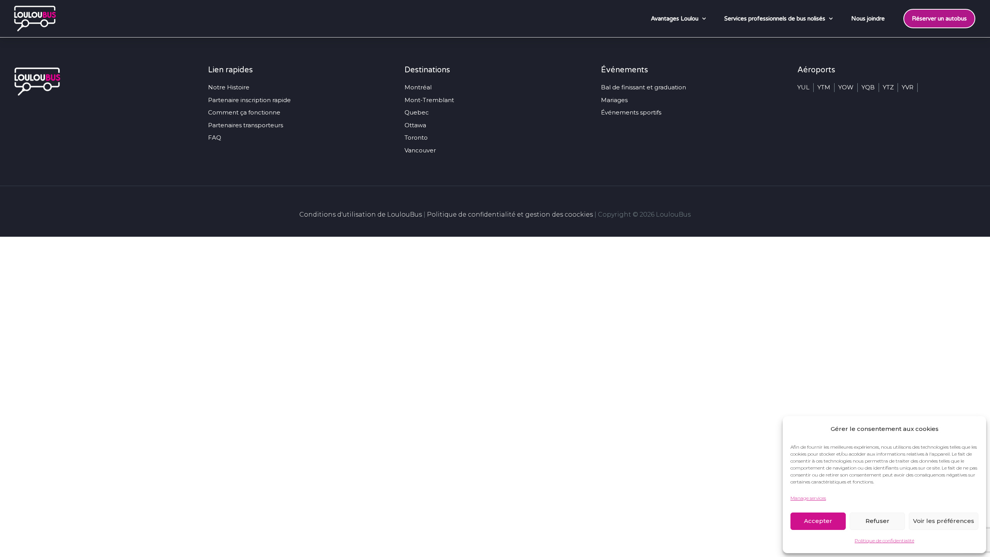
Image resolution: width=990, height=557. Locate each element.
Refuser (877, 521)
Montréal (418, 87)
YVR (907, 87)
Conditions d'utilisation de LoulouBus (360, 214)
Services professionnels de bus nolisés (774, 18)
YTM (824, 87)
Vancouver (420, 150)
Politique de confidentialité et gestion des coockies (510, 214)
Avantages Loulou (674, 18)
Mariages (614, 100)
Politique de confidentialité (884, 540)
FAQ (214, 137)
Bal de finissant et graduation (643, 87)
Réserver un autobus (939, 18)
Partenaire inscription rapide (249, 100)
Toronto (416, 137)
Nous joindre (868, 18)
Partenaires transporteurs (245, 125)
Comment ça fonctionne (244, 112)
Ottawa (415, 125)
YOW (845, 87)
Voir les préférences (943, 521)
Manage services (808, 498)
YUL (803, 87)
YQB (868, 87)
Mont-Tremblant (429, 100)
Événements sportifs (631, 112)
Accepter (818, 521)
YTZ (888, 87)
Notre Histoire (228, 87)
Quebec (417, 112)
